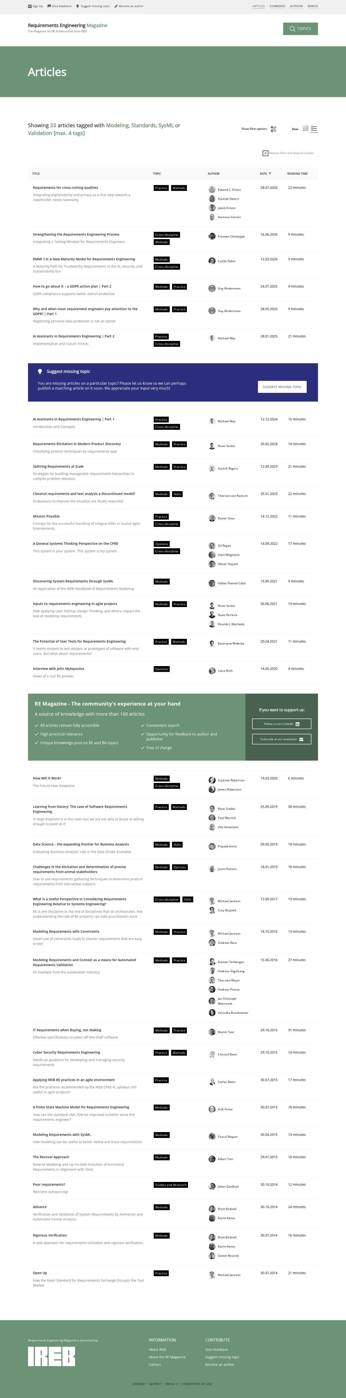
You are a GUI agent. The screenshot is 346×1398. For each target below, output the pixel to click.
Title (36, 174)
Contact (155, 1364)
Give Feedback (216, 1349)
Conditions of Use (197, 1384)
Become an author (219, 1364)
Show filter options (254, 129)
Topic (157, 174)
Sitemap (139, 1384)
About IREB (157, 1349)
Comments (277, 6)
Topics (303, 28)
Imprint (155, 1384)
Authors (296, 6)
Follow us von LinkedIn (279, 724)
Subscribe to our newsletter (279, 739)
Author (214, 174)
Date (263, 174)
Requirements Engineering (67, 27)
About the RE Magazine (167, 1357)
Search (313, 6)
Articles (259, 6)
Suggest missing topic (282, 387)
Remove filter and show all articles (291, 153)
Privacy (171, 1384)
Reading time (297, 174)
